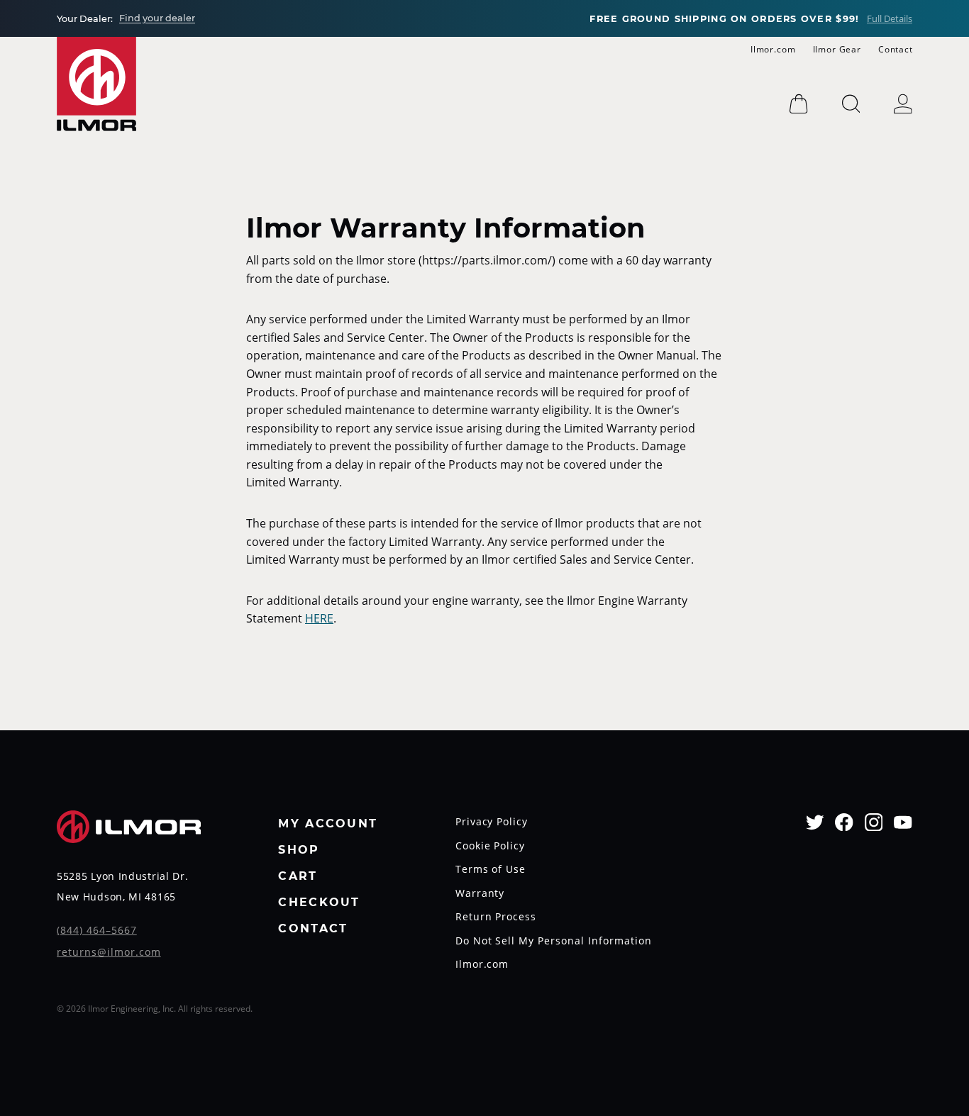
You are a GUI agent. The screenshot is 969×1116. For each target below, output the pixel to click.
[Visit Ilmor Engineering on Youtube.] (903, 821)
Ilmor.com (773, 49)
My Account (327, 824)
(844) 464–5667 (97, 931)
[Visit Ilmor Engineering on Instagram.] (874, 821)
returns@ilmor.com (109, 953)
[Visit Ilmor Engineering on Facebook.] (844, 821)
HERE (319, 618)
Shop (298, 850)
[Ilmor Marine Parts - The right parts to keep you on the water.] (96, 84)
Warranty (480, 894)
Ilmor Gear (837, 49)
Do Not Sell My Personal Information (553, 941)
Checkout (319, 903)
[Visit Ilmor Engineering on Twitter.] (815, 821)
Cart (297, 877)
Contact (895, 49)
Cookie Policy (490, 846)
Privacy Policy (491, 822)
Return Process (496, 917)
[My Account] (903, 104)
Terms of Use (490, 870)
